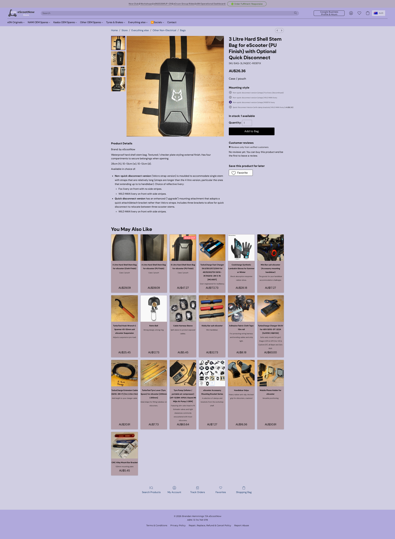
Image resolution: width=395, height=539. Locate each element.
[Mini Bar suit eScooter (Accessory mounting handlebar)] (270, 247)
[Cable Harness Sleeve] (183, 308)
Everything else (137, 22)
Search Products (151, 492)
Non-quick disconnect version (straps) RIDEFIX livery (254, 102)
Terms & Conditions (156, 525)
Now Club (134, 3)
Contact (171, 22)
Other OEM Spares (91, 22)
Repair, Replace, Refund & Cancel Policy (210, 525)
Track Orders (197, 492)
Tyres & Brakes (115, 22)
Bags (183, 30)
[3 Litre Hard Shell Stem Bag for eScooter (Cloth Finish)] (124, 247)
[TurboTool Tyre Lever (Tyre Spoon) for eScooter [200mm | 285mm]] (154, 373)
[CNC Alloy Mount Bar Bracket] (124, 445)
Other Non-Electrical (164, 30)
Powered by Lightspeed (197, 530)
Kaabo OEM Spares (64, 22)
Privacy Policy (178, 525)
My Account (174, 492)
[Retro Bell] (154, 308)
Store (125, 30)
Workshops (146, 3)
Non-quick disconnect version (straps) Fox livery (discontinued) (258, 93)
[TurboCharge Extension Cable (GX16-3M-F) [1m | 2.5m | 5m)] (124, 373)
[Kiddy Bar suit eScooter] (212, 308)
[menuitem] (277, 30)
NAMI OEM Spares (38, 22)
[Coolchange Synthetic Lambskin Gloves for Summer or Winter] (241, 247)
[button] (246, 4)
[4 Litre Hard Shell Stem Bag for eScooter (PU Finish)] (154, 247)
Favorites (221, 492)
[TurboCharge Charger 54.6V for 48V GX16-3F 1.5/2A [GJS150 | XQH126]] (270, 308)
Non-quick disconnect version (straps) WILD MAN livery (255, 98)
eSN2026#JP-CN (163, 3)
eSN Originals (15, 22)
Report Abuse (241, 525)
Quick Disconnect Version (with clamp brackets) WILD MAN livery (263, 107)
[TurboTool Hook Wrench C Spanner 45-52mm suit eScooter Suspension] (124, 308)
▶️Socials (156, 22)
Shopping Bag (244, 492)
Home (114, 30)
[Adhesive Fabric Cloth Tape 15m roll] (241, 308)
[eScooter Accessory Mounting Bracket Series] (212, 373)
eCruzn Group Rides (183, 3)
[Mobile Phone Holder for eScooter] (270, 373)
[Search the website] (295, 13)
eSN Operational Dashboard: (211, 3)
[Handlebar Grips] (241, 373)
